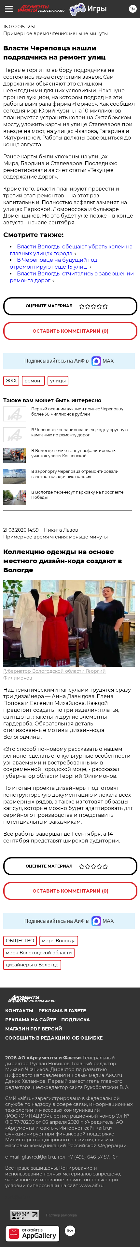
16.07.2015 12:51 (19, 27)
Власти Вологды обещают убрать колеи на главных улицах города (71, 250)
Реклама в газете (62, 1011)
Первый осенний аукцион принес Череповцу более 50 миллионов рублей (77, 411)
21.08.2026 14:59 (21, 530)
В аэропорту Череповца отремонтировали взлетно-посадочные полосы (75, 474)
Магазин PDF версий (33, 1029)
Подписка (75, 1020)
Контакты (19, 1011)
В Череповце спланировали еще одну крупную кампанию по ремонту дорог (79, 432)
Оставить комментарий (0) (70, 331)
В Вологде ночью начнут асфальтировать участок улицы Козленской (73, 453)
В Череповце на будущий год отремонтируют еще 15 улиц (53, 263)
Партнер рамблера (61, 1215)
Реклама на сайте (30, 1020)
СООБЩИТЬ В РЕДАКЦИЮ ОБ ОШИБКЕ (54, 1038)
